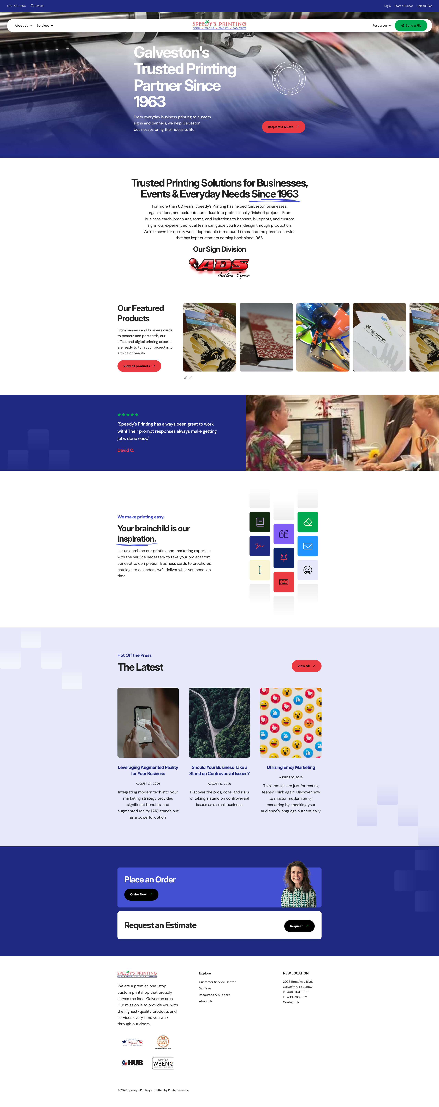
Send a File (414, 25)
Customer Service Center (217, 982)
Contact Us (291, 1002)
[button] (37, 6)
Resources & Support (214, 995)
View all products (136, 366)
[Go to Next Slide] (190, 377)
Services (43, 25)
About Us (21, 25)
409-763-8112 (297, 997)
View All (304, 666)
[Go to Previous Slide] (185, 377)
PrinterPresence (178, 1090)
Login (387, 6)
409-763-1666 (16, 6)
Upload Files (424, 6)
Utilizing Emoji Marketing (291, 767)
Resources (380, 25)
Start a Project (404, 6)
